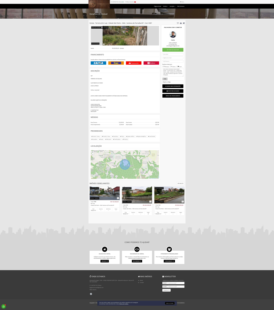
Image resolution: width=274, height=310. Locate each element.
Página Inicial (157, 6)
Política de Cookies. (124, 304)
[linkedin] (91, 293)
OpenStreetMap (154, 178)
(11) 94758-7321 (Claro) (116, 2)
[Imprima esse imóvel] (181, 23)
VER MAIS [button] (180, 183)
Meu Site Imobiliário (179, 303)
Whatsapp (167, 66)
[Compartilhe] (183, 23)
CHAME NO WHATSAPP (173, 49)
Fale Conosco (180, 6)
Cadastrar (165, 290)
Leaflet (150, 178)
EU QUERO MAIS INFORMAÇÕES (173, 86)
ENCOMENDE (136, 261)
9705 (165, 79)
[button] (93, 152)
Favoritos (130, 2)
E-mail (180, 66)
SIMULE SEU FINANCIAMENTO (173, 95)
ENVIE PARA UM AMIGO (173, 91)
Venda (165, 6)
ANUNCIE (104, 261)
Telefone (174, 66)
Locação (172, 6)
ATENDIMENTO (169, 261)
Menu (182, 2)
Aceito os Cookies (169, 303)
